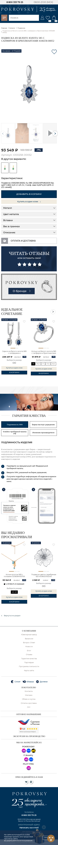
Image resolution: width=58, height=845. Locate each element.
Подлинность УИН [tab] (15, 425)
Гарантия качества (29, 659)
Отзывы (29, 655)
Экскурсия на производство (29, 736)
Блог (29, 651)
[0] (48, 18)
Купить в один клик (28, 201)
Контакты (29, 691)
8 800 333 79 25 (14, 2)
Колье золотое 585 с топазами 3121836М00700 (14, 575)
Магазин (28, 695)
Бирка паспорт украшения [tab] (43, 425)
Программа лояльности (29, 666)
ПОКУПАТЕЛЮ (28, 687)
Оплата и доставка (29, 703)
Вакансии (29, 639)
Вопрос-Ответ (29, 643)
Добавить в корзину (29, 194)
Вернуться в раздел (12, 616)
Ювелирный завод (29, 635)
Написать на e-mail (29, 827)
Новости (29, 647)
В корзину (14, 372)
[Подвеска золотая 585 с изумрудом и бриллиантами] (4, 168)
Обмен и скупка (28, 699)
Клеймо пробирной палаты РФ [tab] (15, 433)
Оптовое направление (28, 714)
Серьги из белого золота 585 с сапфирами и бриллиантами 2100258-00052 (14, 352)
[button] (55, 133)
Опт (28, 707)
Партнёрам (29, 663)
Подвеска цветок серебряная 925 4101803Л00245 (43, 575)
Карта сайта (29, 670)
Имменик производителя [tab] (43, 433)
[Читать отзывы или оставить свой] (29, 258)
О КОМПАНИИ (29, 631)
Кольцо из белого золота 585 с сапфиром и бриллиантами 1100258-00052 (43, 352)
